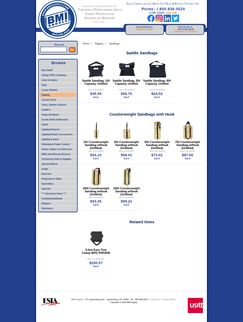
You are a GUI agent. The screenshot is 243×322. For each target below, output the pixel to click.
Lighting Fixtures (51, 129)
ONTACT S (192, 4)
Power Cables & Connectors (57, 149)
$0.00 (191, 29)
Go (72, 49)
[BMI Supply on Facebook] (151, 21)
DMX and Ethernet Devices (56, 154)
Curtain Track (49, 100)
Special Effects (50, 164)
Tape (44, 85)
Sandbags (114, 43)
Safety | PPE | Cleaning (54, 75)
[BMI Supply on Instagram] (159, 21)
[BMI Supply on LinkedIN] (167, 21)
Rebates (46, 203)
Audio (45, 169)
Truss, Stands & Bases (54, 104)
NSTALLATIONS (142, 4)
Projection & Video (52, 179)
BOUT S (158, 4)
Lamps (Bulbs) (49, 90)
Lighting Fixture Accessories (57, 134)
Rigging (46, 95)
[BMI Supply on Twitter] (175, 21)
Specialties (48, 183)
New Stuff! (47, 70)
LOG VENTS (174, 4)
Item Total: (183, 29)
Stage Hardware (50, 114)
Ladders (46, 109)
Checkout (192, 31)
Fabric (45, 124)
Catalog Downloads (52, 198)
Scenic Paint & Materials (55, 119)
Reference (47, 208)
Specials (46, 188)
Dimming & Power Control (55, 144)
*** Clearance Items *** (54, 193)
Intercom (46, 174)
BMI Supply (77, 299)
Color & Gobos (49, 80)
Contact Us (155, 299)
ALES (129, 4)
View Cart (179, 31)
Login (149, 29)
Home (86, 43)
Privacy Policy (169, 299)
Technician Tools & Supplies (57, 159)
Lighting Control (50, 139)
